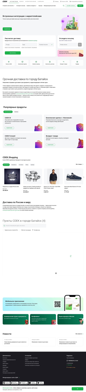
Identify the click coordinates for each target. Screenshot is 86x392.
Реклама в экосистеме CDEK (9, 372)
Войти (80, 5)
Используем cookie (7, 388)
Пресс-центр (5, 363)
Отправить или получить (8, 5)
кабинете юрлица (32, 40)
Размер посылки (43, 44)
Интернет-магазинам (30, 1)
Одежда (32, 164)
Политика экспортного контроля (32, 365)
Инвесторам (5, 367)
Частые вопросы (70, 357)
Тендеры (4, 361)
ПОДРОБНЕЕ (7, 29)
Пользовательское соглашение (32, 363)
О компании (41, 1)
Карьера (40, 5)
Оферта (26, 359)
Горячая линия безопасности (9, 359)
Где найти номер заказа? (65, 40)
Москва (6, 47)
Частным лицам (14, 1)
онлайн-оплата (71, 5)
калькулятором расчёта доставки (24, 93)
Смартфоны (13, 164)
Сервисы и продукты (31, 5)
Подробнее (9, 127)
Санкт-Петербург (11, 47)
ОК (77, 388)
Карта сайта (5, 371)
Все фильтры (37, 230)
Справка (5, 369)
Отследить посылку (20, 5)
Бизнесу (21, 1)
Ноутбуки (21, 164)
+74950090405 (70, 363)
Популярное (6, 164)
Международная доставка (50, 5)
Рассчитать (13, 52)
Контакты (5, 357)
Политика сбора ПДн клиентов (32, 361)
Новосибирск (17, 47)
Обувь (27, 164)
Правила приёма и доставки (31, 357)
